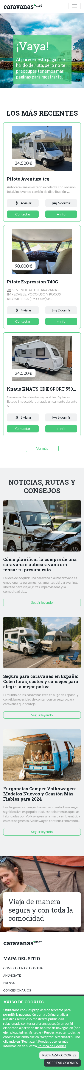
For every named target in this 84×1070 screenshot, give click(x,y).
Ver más (42, 448)
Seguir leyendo (42, 602)
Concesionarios (17, 990)
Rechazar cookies (59, 1055)
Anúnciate (12, 975)
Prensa (9, 983)
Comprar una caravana (23, 968)
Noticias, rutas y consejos (42, 486)
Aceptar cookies (62, 1063)
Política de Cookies (51, 1046)
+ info (61, 214)
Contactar (22, 214)
